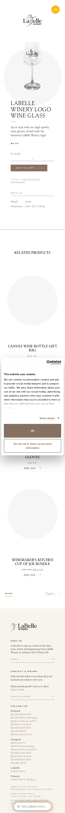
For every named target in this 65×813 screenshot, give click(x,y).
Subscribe (52, 659)
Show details (47, 418)
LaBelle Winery (32, 21)
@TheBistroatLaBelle (21, 724)
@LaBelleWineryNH (21, 714)
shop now (29, 468)
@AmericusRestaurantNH (23, 720)
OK (32, 430)
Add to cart (25, 168)
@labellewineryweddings (22, 746)
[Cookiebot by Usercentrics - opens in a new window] (46, 362)
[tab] (32, 193)
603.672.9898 (17, 689)
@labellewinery (18, 742)
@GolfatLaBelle (18, 731)
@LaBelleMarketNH (21, 727)
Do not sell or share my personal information (33, 445)
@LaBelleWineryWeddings (24, 717)
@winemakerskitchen (21, 756)
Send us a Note (20, 696)
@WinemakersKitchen (21, 734)
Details (16, 193)
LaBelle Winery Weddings (23, 779)
